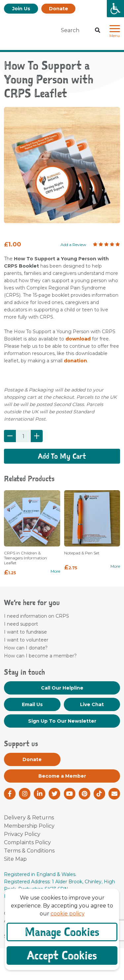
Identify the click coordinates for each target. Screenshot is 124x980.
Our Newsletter (62, 721)
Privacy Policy (22, 834)
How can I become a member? (40, 656)
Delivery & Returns (29, 817)
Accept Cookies (62, 955)
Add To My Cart (62, 456)
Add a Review (73, 244)
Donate (58, 9)
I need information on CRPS (36, 616)
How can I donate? (26, 648)
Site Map (15, 859)
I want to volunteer (26, 640)
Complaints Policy (27, 842)
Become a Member (62, 776)
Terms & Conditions (29, 851)
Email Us (32, 704)
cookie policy (68, 913)
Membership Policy (29, 826)
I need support (21, 624)
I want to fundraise (25, 632)
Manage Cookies (62, 932)
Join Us (21, 9)
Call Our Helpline (62, 688)
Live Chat (92, 704)
